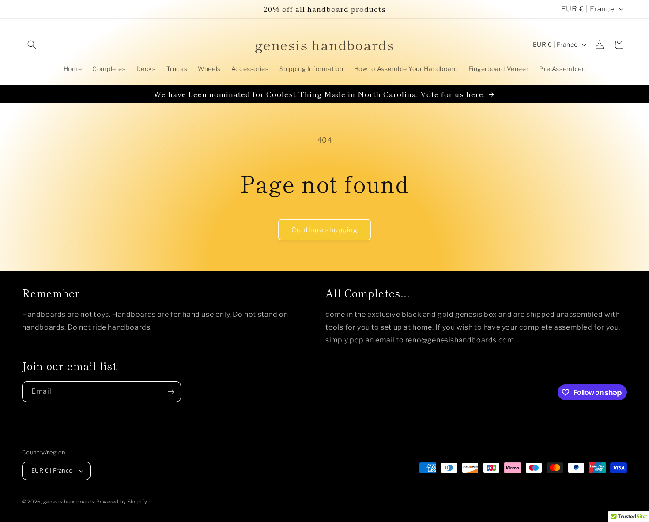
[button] (32, 44)
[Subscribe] (171, 391)
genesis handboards (69, 502)
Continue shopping (324, 230)
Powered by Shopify (121, 502)
